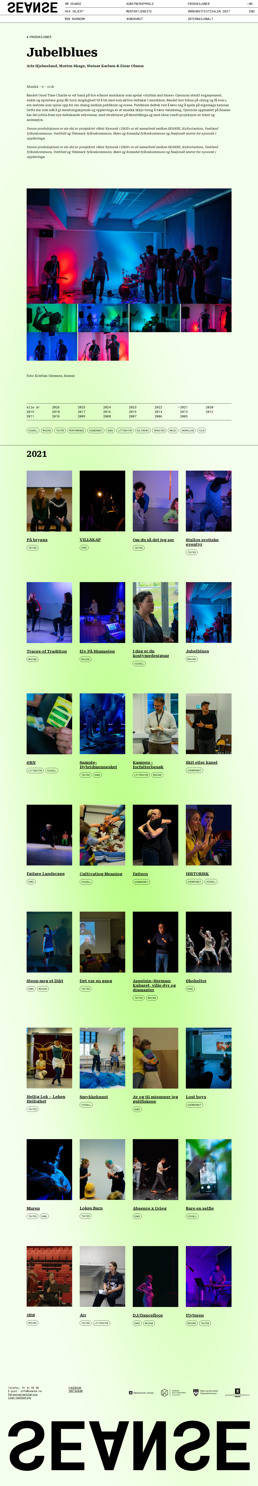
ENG (252, 11)
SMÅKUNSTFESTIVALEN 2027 (209, 11)
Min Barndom (75, 18)
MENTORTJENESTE (139, 11)
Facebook (75, 1388)
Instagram (76, 1391)
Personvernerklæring (22, 1394)
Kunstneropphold (140, 3)
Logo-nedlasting (19, 1397)
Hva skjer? (74, 11)
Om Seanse (73, 3)
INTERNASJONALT (200, 18)
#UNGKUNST (134, 18)
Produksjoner (199, 3)
